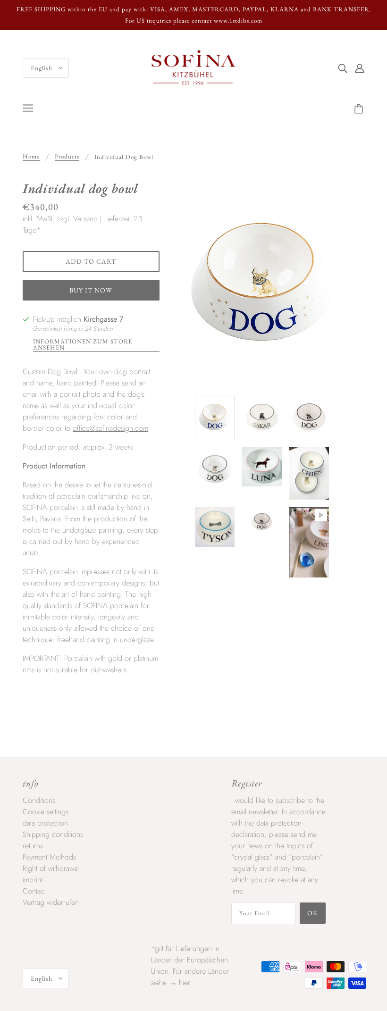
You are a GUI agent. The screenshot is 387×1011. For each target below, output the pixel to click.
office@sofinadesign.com (110, 428)
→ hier (179, 982)
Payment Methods (49, 857)
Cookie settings (45, 811)
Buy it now (90, 290)
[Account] (359, 67)
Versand (85, 218)
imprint (32, 879)
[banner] (193, 67)
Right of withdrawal (51, 868)
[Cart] (360, 109)
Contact (34, 891)
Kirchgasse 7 (103, 319)
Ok (312, 913)
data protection (45, 823)
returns (33, 845)
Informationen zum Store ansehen (82, 344)
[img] (342, 67)
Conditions (39, 800)
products (67, 156)
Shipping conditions (53, 834)
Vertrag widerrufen (51, 902)
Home (31, 156)
